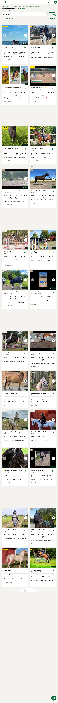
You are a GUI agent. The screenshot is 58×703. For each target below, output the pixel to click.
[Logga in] (55, 2)
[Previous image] (4, 35)
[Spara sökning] (53, 698)
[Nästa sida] (37, 590)
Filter (53, 14)
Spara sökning (9, 18)
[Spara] (25, 48)
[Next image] (25, 35)
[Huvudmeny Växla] (2, 2)
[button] (15, 35)
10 (33, 590)
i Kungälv (22, 8)
